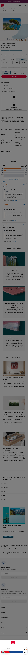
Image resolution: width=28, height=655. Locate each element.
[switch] (25, 652)
